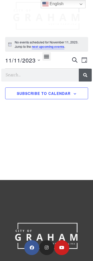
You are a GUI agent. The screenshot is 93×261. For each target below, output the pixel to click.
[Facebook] (31, 247)
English (56, 4)
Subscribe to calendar (44, 93)
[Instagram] (46, 247)
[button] (46, 56)
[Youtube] (61, 247)
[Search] (85, 75)
